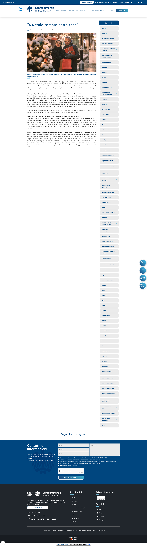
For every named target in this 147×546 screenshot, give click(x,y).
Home (57, 10)
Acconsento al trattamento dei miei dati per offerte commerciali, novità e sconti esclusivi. (80, 459)
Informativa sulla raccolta (62, 544)
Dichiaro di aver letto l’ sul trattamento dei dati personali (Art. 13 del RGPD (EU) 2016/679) (83, 458)
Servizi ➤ (71, 10)
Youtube (101, 516)
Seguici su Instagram (73, 434)
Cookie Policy (101, 499)
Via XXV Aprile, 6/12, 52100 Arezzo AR (107, 2)
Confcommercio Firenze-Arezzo (40, 30)
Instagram (102, 509)
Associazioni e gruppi (81, 10)
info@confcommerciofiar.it (39, 516)
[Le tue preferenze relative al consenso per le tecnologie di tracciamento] (3, 543)
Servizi (73, 504)
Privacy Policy (101, 497)
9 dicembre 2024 (57, 30)
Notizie (73, 515)
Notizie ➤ (102, 10)
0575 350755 (125, 2)
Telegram (102, 520)
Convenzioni (110, 10)
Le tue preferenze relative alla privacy (78, 544)
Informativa (73, 458)
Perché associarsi (94, 10)
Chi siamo (74, 501)
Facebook (102, 513)
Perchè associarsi (76, 511)
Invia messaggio (70, 477)
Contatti (122, 11)
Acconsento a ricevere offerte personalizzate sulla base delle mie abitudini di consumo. (80, 463)
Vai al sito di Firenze (87, 2)
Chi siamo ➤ (64, 10)
